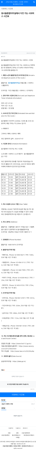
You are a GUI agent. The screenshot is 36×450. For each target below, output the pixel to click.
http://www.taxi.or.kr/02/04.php (22, 351)
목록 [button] (33, 389)
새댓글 (3, 408)
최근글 (3, 400)
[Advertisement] (15, 33)
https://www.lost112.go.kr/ (21, 343)
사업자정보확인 (5, 435)
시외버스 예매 (15, 133)
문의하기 (25, 428)
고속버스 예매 (5, 133)
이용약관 (10, 428)
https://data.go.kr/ (19, 361)
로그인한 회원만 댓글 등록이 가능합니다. (18, 384)
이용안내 (18, 428)
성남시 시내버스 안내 (7, 404)
